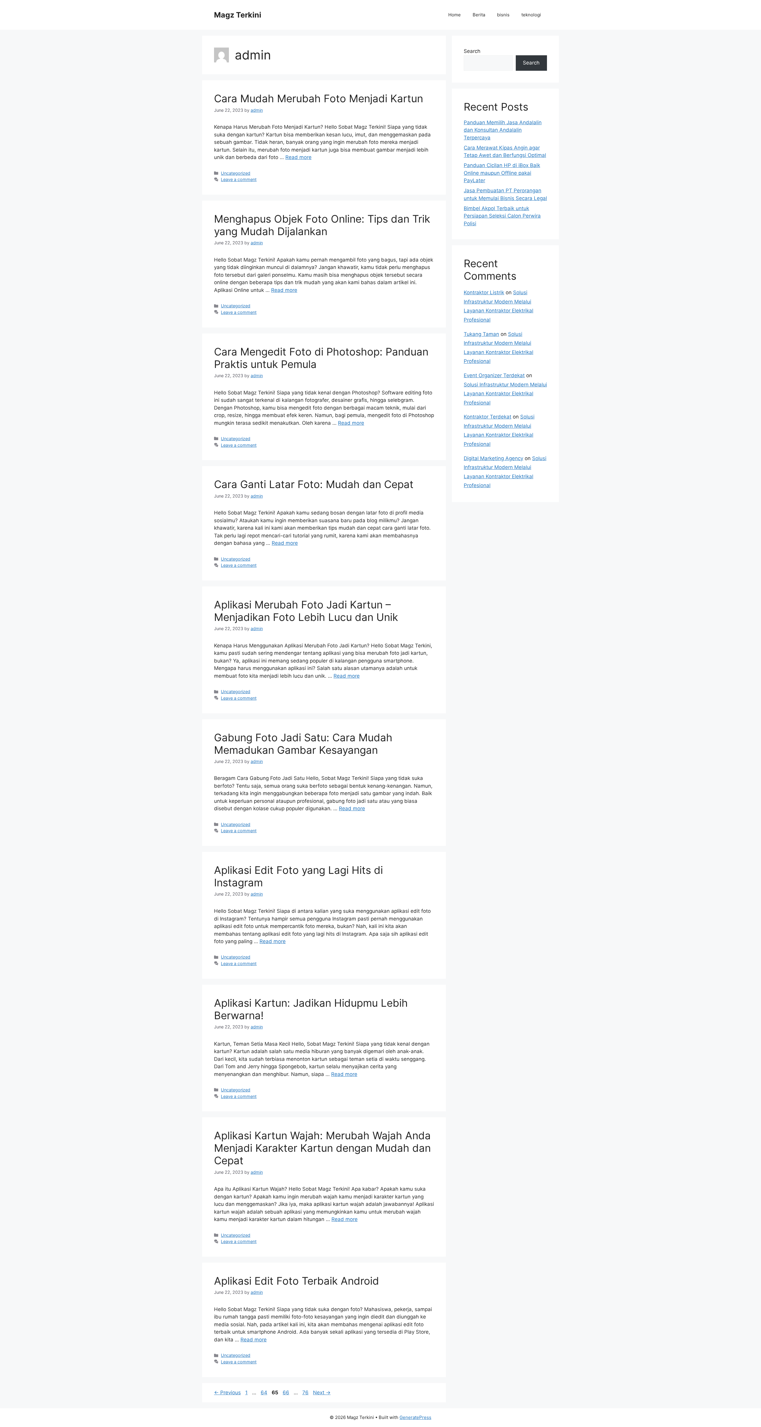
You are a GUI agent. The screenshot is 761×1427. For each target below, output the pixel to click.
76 (306, 1392)
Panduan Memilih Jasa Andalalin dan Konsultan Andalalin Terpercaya (503, 130)
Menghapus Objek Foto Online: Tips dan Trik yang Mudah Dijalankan (322, 225)
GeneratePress (415, 1417)
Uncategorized (235, 173)
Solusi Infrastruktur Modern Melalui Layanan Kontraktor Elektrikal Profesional (505, 394)
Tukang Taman (481, 334)
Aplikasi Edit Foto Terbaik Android (296, 1281)
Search (472, 51)
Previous (227, 1392)
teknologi (531, 15)
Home (454, 15)
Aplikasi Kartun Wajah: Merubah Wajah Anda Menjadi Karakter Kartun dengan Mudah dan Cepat (322, 1148)
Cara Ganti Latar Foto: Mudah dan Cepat (313, 484)
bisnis (503, 15)
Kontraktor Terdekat (487, 417)
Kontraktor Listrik (484, 292)
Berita (479, 15)
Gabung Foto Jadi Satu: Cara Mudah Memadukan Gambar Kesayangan (303, 743)
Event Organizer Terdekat (494, 375)
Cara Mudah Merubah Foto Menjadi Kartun (318, 98)
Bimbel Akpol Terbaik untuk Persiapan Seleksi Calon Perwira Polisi (502, 215)
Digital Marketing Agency (493, 458)
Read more (298, 157)
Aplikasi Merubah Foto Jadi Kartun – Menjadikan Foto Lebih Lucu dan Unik (306, 610)
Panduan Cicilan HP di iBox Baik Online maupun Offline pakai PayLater (502, 172)
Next (322, 1392)
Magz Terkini (237, 14)
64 (264, 1392)
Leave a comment (239, 179)
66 (286, 1392)
